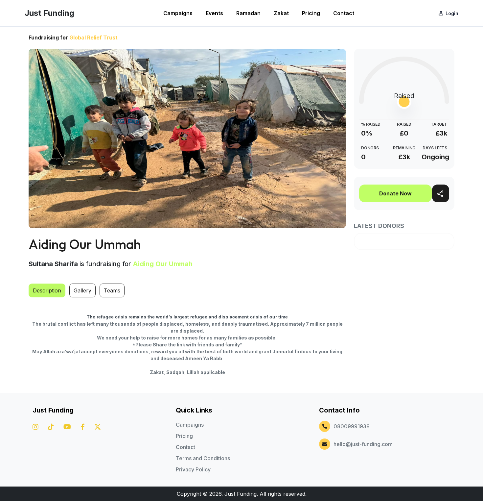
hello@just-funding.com (363, 444)
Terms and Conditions (203, 458)
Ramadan (248, 13)
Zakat (281, 13)
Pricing (311, 13)
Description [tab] (47, 290)
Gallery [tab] (82, 290)
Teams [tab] (112, 290)
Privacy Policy (193, 469)
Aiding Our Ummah (163, 264)
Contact (343, 13)
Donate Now (395, 193)
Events (214, 13)
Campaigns (178, 13)
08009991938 (352, 426)
